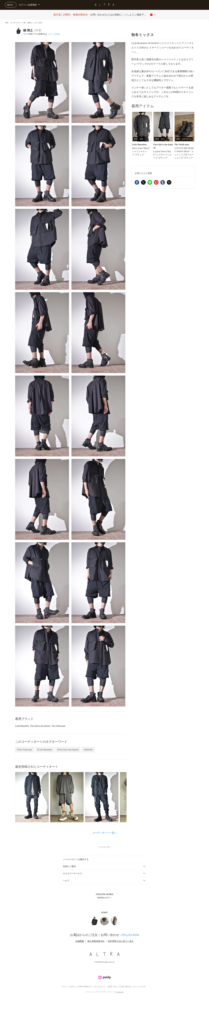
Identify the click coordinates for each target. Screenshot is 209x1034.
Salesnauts (119, 992)
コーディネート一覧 (17, 23)
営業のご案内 (69, 866)
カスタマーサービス (72, 873)
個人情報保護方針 (95, 941)
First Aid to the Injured (40, 726)
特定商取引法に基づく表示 (121, 941)
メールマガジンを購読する (76, 859)
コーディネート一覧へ (104, 832)
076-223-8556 (130, 935)
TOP (6, 23)
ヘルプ (66, 880)
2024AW (89, 750)
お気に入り (143, 173)
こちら (125, 14)
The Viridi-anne (58, 726)
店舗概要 (79, 941)
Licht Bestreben (22, 726)
